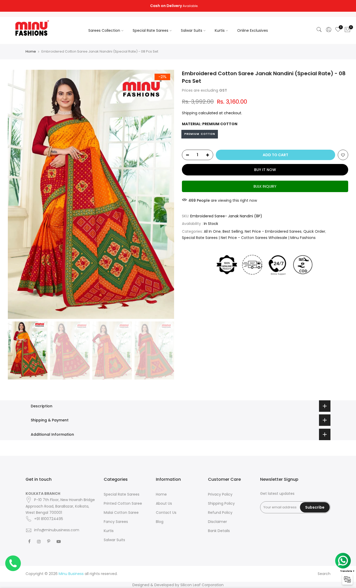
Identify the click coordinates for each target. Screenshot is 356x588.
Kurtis (220, 30)
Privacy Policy (220, 494)
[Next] (165, 194)
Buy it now (265, 169)
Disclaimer (217, 521)
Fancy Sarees (116, 521)
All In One (212, 231)
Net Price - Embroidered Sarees (273, 231)
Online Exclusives (252, 30)
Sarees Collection (104, 30)
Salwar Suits (191, 30)
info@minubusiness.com (56, 530)
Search (324, 573)
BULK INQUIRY (265, 186)
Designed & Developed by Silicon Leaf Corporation (178, 584)
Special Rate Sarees (150, 30)
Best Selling (233, 231)
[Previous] (17, 194)
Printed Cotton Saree (123, 503)
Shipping (189, 112)
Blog (159, 521)
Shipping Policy (221, 503)
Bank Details (219, 530)
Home (31, 51)
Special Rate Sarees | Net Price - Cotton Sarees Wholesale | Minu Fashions (249, 237)
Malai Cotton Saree (121, 512)
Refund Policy (220, 512)
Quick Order (314, 231)
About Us (164, 503)
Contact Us (166, 512)
